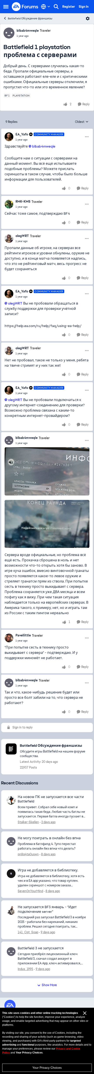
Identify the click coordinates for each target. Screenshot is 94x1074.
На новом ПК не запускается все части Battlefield (51, 799)
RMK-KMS (23, 201)
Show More (49, 985)
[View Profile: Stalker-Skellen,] (11, 800)
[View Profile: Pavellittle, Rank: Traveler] (9, 638)
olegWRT (22, 236)
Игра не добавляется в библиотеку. (48, 870)
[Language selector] (45, 6)
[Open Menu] (88, 18)
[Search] (56, 6)
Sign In (84, 7)
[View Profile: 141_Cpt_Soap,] (11, 910)
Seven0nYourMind (30, 891)
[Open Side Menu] (6, 6)
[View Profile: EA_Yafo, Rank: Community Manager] (9, 136)
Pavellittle (23, 635)
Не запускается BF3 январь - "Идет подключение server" (47, 909)
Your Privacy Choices (47, 1067)
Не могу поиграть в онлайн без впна (49, 838)
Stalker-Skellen (28, 822)
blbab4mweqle (28, 31)
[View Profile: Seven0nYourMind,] (11, 873)
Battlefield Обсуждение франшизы (30, 18)
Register (68, 7)
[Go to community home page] (25, 6)
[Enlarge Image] (47, 471)
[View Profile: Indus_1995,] (11, 951)
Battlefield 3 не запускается (41, 948)
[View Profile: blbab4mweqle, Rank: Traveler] (8, 33)
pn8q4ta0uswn (28, 854)
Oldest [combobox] (82, 122)
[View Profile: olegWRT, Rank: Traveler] (9, 238)
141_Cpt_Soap (28, 932)
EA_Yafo (22, 134)
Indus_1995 (25, 969)
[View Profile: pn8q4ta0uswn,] (11, 841)
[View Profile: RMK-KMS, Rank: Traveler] (9, 204)
